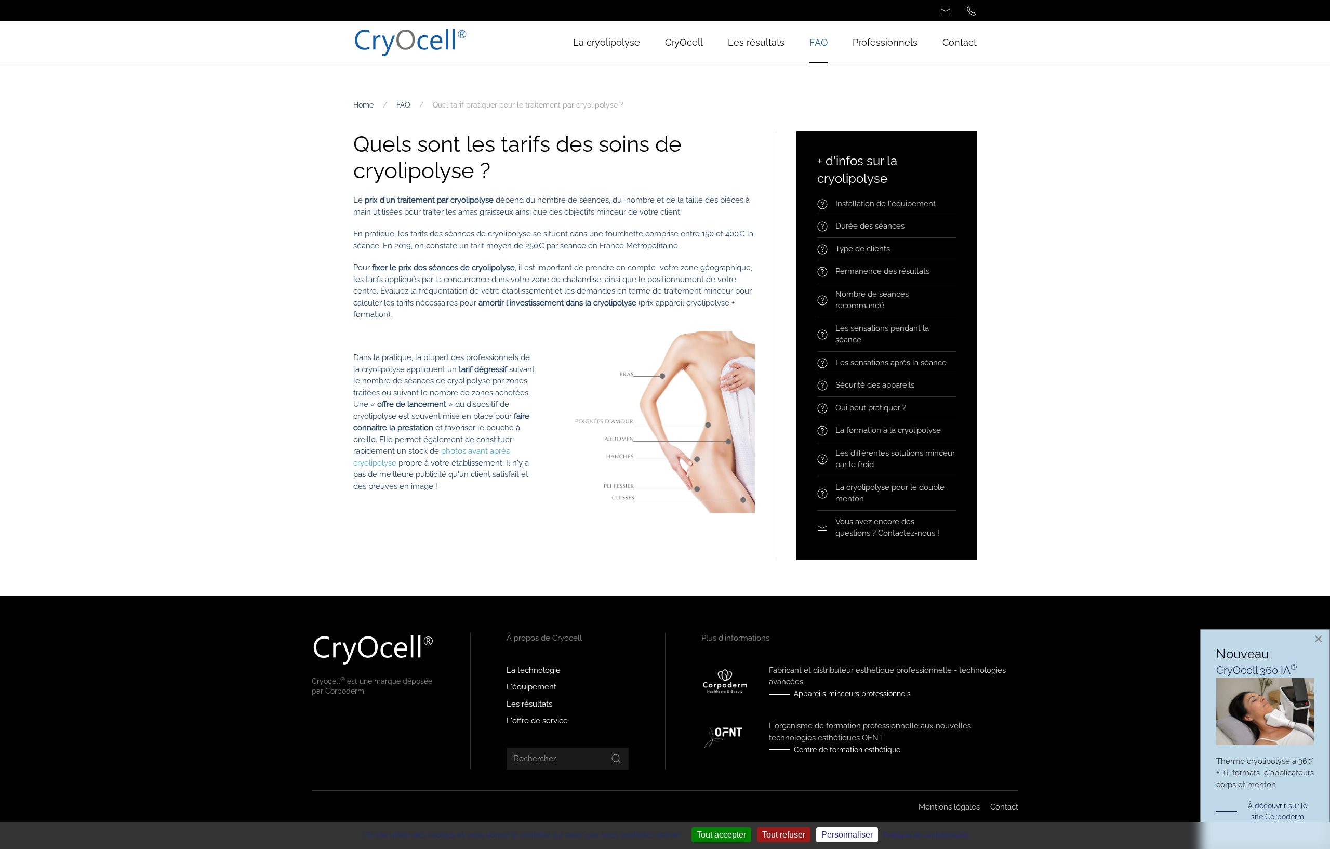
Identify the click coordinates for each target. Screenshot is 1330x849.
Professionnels (885, 42)
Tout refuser (783, 834)
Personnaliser (847, 834)
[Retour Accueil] (410, 42)
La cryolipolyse (606, 42)
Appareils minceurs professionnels (852, 693)
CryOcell (684, 42)
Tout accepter (721, 834)
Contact (959, 42)
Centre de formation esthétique (847, 750)
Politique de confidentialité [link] (926, 835)
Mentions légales (949, 807)
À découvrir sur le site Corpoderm (1277, 811)
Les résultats (756, 42)
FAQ (818, 42)
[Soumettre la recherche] (616, 759)
